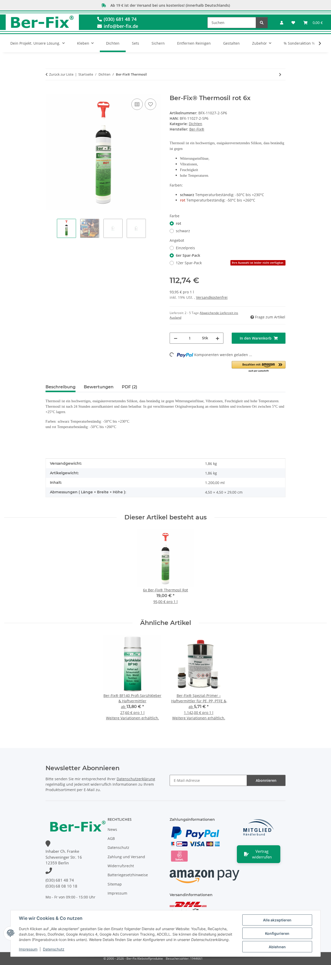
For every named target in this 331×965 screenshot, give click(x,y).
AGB (111, 838)
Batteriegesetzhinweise (128, 874)
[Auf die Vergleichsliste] (137, 104)
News (112, 829)
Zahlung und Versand (126, 856)
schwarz (183, 230)
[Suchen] (262, 22)
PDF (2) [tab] (129, 386)
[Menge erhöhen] (217, 338)
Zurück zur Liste (61, 74)
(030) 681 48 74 (119, 19)
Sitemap (115, 884)
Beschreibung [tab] (61, 386)
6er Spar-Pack (188, 255)
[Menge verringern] (175, 338)
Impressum (28, 949)
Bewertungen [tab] (99, 386)
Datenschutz (53, 949)
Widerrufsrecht (121, 865)
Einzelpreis (185, 247)
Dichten (195, 123)
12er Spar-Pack (230, 262)
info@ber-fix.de (120, 26)
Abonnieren (266, 780)
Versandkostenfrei (212, 297)
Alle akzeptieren (277, 920)
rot (178, 223)
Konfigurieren (277, 933)
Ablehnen (277, 947)
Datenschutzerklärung (136, 778)
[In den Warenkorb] (50, 91)
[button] (281, 22)
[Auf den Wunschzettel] (150, 104)
